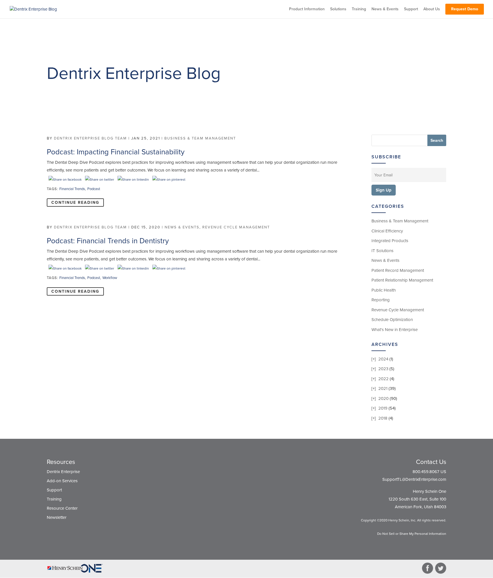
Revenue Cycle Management (236, 227)
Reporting (380, 299)
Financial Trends (72, 189)
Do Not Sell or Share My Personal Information (411, 534)
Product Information (307, 9)
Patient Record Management (397, 270)
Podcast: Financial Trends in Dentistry (108, 240)
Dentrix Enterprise (63, 471)
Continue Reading (75, 202)
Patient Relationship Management (402, 280)
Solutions (338, 9)
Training (359, 9)
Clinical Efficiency (387, 231)
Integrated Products (389, 240)
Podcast (93, 189)
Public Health (383, 290)
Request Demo (464, 9)
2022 (383, 378)
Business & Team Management (200, 138)
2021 (382, 388)
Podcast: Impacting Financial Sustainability (116, 152)
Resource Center (62, 508)
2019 (382, 408)
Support (411, 9)
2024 (383, 359)
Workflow (109, 278)
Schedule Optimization (392, 319)
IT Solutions (382, 250)
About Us (431, 9)
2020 (383, 398)
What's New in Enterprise (394, 329)
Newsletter (56, 517)
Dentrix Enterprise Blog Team (90, 138)
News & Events (385, 9)
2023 (383, 368)
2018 (382, 418)
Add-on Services (62, 480)
